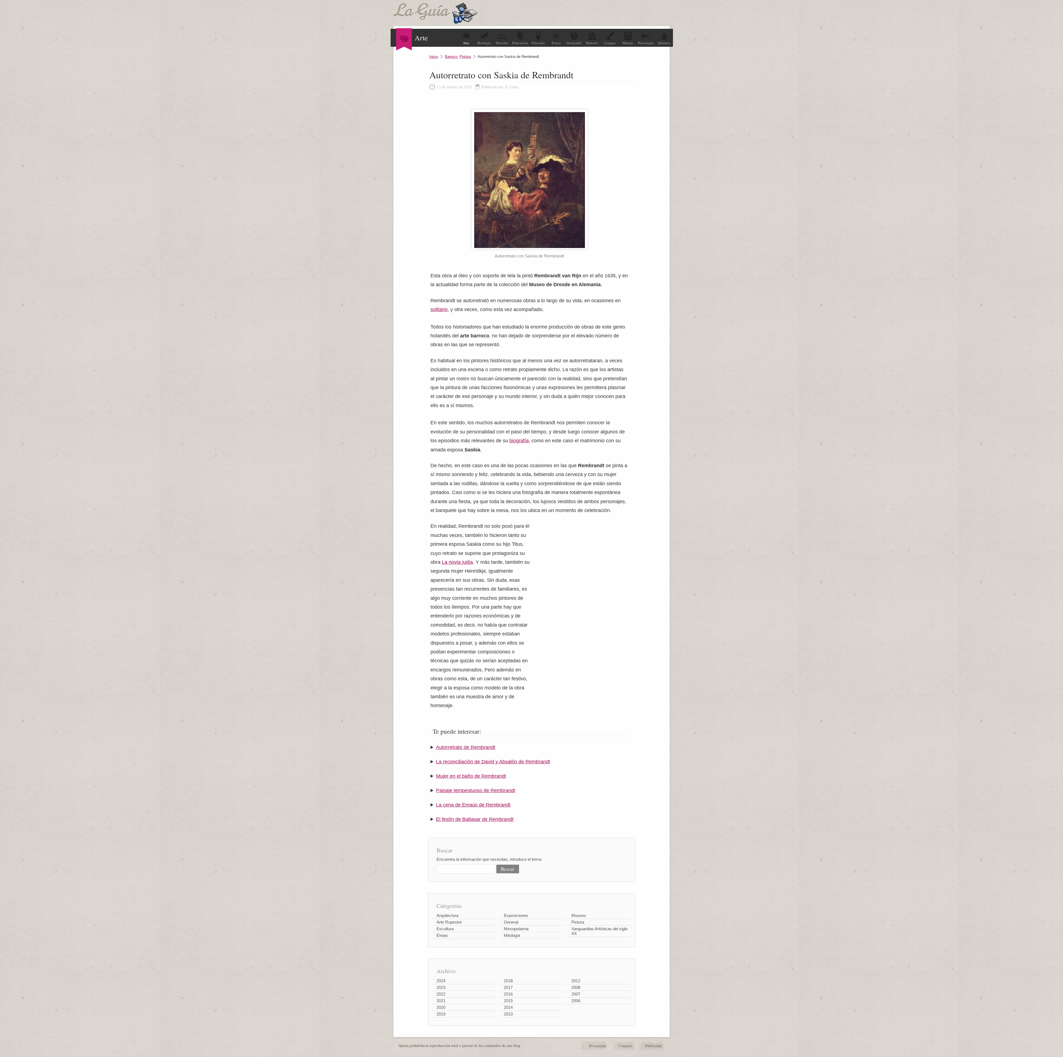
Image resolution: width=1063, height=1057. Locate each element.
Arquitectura (447, 915)
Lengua (610, 42)
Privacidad (597, 1045)
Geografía (574, 42)
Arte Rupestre (449, 922)
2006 (575, 1000)
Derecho (502, 42)
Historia (592, 42)
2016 (508, 994)
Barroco (451, 57)
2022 (441, 994)
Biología (484, 42)
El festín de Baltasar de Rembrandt (475, 819)
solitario (439, 309)
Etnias (442, 935)
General (511, 922)
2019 (441, 1014)
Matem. (628, 42)
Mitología (512, 935)
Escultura (445, 928)
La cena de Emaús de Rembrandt (473, 805)
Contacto (625, 1045)
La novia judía (457, 562)
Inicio (433, 57)
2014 (508, 1007)
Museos (578, 915)
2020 (441, 1007)
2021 (441, 1000)
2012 (575, 980)
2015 (508, 1000)
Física (556, 42)
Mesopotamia (516, 928)
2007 (575, 994)
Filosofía (538, 42)
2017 (508, 987)
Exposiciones (516, 915)
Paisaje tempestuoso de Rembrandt (475, 790)
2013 (508, 1014)
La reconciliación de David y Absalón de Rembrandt (493, 761)
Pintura (465, 57)
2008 (575, 987)
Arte (466, 42)
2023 (441, 987)
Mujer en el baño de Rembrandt (471, 776)
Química (664, 42)
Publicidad (653, 1045)
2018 (508, 980)
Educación (520, 42)
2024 (441, 980)
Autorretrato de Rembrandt (465, 747)
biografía (519, 440)
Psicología (646, 42)
